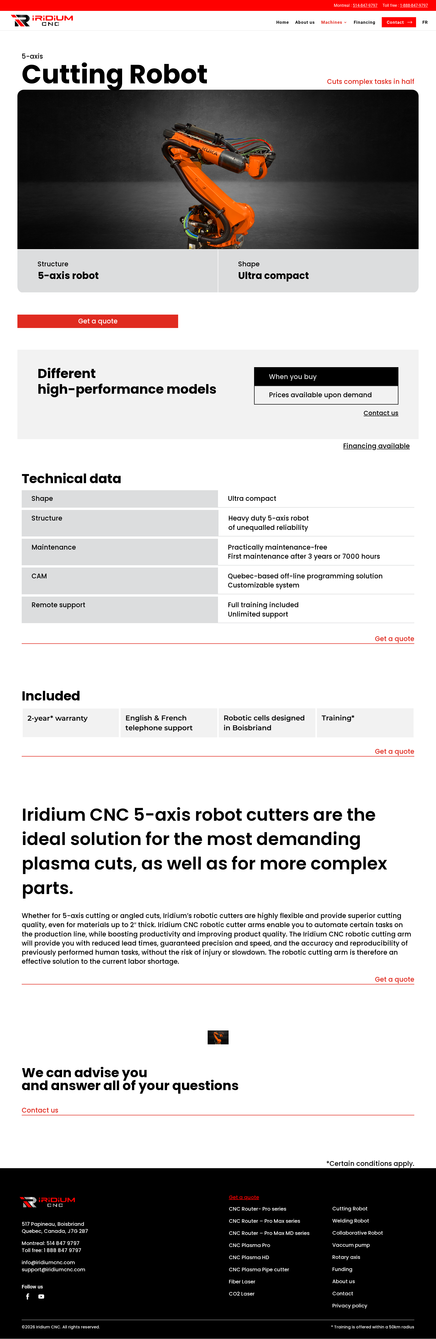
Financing (364, 22)
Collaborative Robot (357, 1232)
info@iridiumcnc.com (48, 1262)
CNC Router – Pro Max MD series (269, 1233)
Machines (331, 22)
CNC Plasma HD (249, 1257)
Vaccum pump (351, 1245)
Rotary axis (346, 1257)
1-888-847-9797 (414, 5)
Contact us (381, 413)
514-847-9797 (365, 5)
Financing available (376, 446)
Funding (342, 1269)
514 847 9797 (62, 1243)
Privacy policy (349, 1305)
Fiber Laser (242, 1281)
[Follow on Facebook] (27, 1296)
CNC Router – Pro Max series (264, 1221)
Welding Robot (350, 1220)
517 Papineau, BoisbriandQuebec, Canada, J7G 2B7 (55, 1227)
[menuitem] (425, 25)
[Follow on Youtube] (41, 1296)
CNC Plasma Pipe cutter (259, 1269)
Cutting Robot (350, 1208)
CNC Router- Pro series (257, 1208)
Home (282, 22)
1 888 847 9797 (62, 1250)
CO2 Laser (242, 1293)
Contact (395, 22)
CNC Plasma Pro (249, 1245)
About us (305, 22)
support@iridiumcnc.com (53, 1269)
